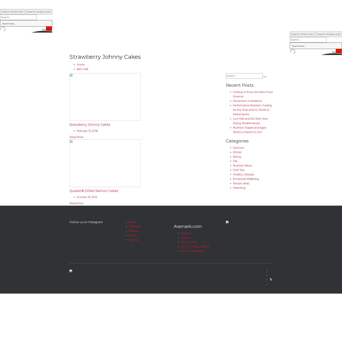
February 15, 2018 (87, 130)
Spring (237, 156)
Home (81, 64)
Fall (235, 161)
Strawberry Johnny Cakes (89, 125)
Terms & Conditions (193, 251)
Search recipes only (39, 11)
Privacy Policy (189, 242)
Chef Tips (238, 170)
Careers (185, 237)
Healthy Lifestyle (243, 174)
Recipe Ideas (241, 183)
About (132, 235)
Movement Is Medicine (247, 101)
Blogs (132, 222)
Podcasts (134, 226)
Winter (237, 152)
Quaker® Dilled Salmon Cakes (93, 191)
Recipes (134, 231)
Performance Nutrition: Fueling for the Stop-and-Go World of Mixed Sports (252, 110)
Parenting (239, 187)
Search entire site (12, 11)
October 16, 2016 (87, 197)
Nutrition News (242, 165)
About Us (186, 233)
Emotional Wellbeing (246, 179)
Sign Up (134, 239)
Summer (238, 147)
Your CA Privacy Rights (195, 246)
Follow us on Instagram (86, 222)
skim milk (82, 69)
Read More (76, 137)
